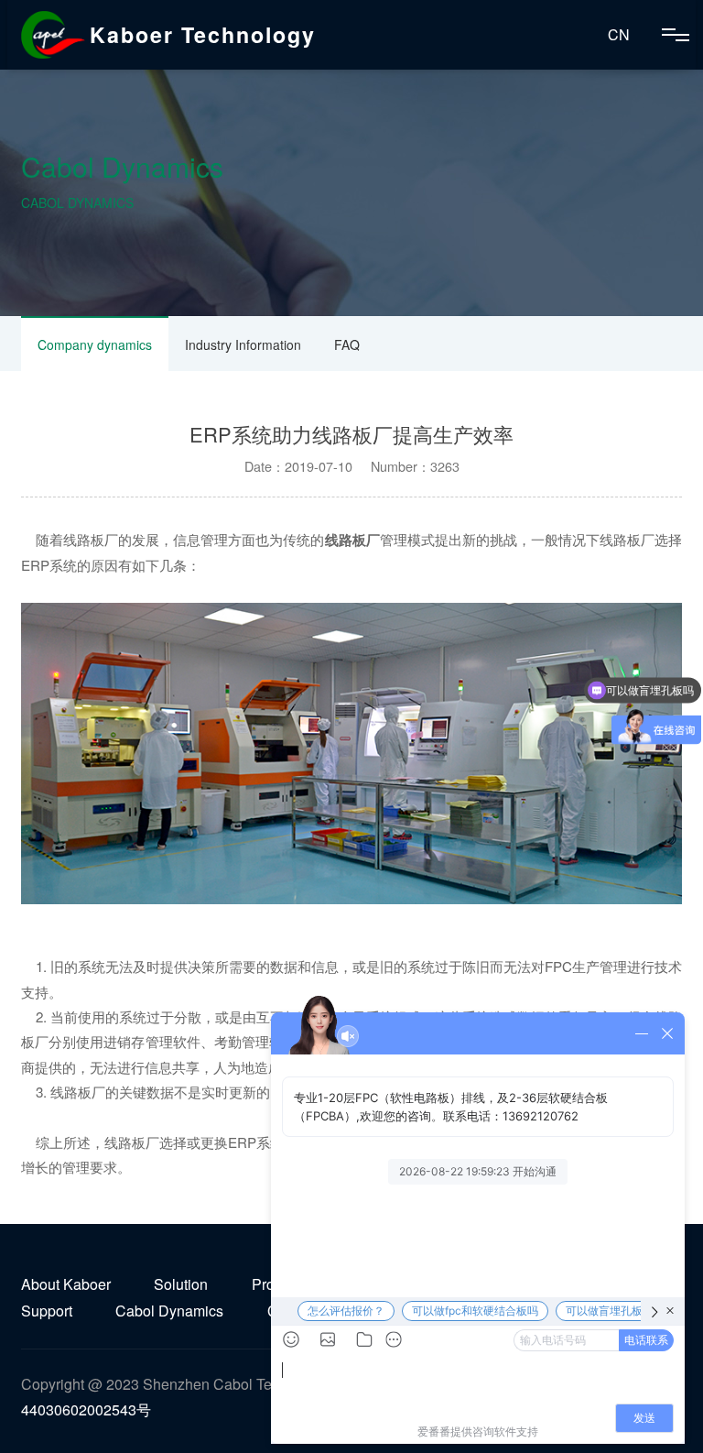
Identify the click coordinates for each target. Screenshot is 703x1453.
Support (46, 1310)
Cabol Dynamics (169, 1310)
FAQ (347, 344)
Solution (181, 1284)
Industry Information (243, 344)
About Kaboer (66, 1284)
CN (619, 34)
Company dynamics (95, 344)
